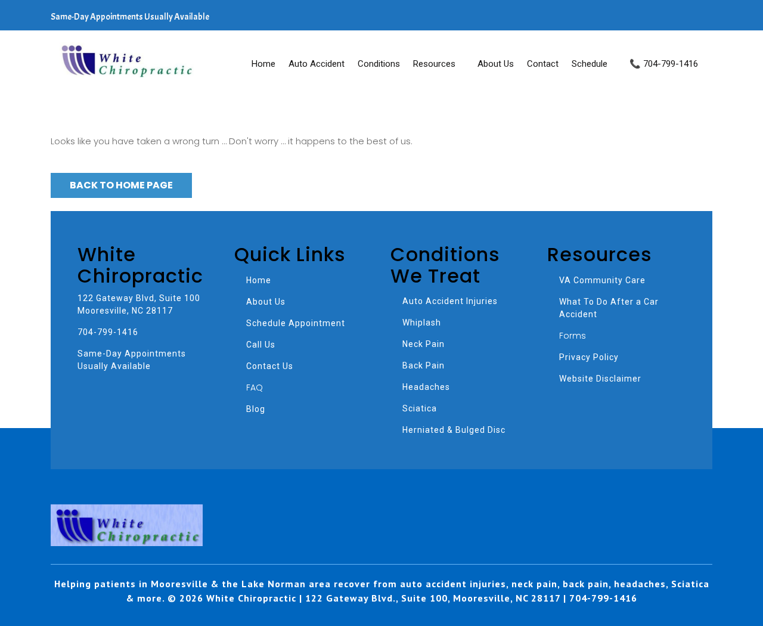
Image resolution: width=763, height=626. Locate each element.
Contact (543, 63)
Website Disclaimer (600, 378)
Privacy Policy (589, 357)
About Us (495, 63)
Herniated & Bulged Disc (453, 430)
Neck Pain (423, 344)
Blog (255, 409)
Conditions (379, 63)
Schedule (589, 63)
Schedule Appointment (295, 323)
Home (263, 63)
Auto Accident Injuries (450, 301)
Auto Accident (317, 63)
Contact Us (269, 366)
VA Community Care (602, 280)
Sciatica (419, 408)
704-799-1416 (107, 332)
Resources (434, 63)
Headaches (426, 387)
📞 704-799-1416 (663, 63)
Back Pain (423, 365)
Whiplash (421, 322)
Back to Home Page (121, 185)
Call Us (260, 344)
